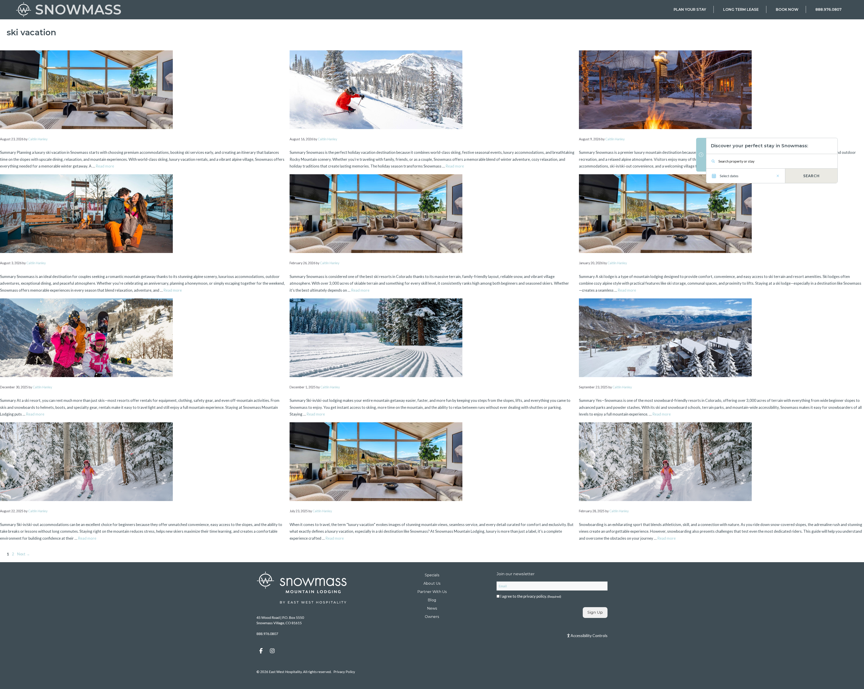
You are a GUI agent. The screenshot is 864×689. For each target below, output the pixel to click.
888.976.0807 (828, 9)
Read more (105, 166)
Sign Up (595, 612)
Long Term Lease (741, 9)
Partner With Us (432, 592)
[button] (261, 650)
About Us (431, 583)
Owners (432, 617)
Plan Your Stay (690, 9)
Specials (432, 575)
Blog (432, 600)
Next (23, 554)
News (432, 608)
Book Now (787, 9)
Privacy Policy (344, 672)
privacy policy (534, 596)
